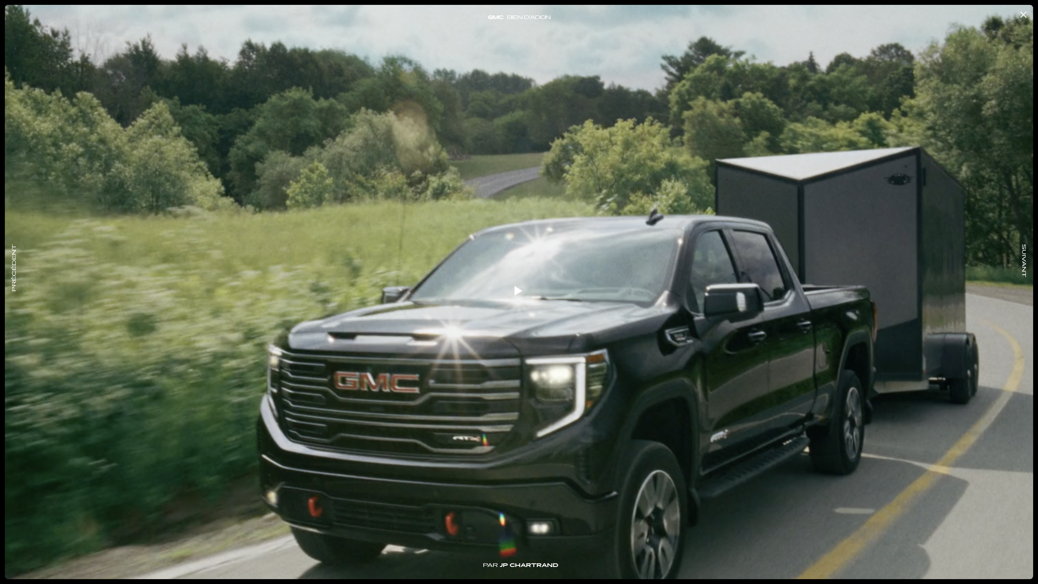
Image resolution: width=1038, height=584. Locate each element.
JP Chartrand (529, 565)
